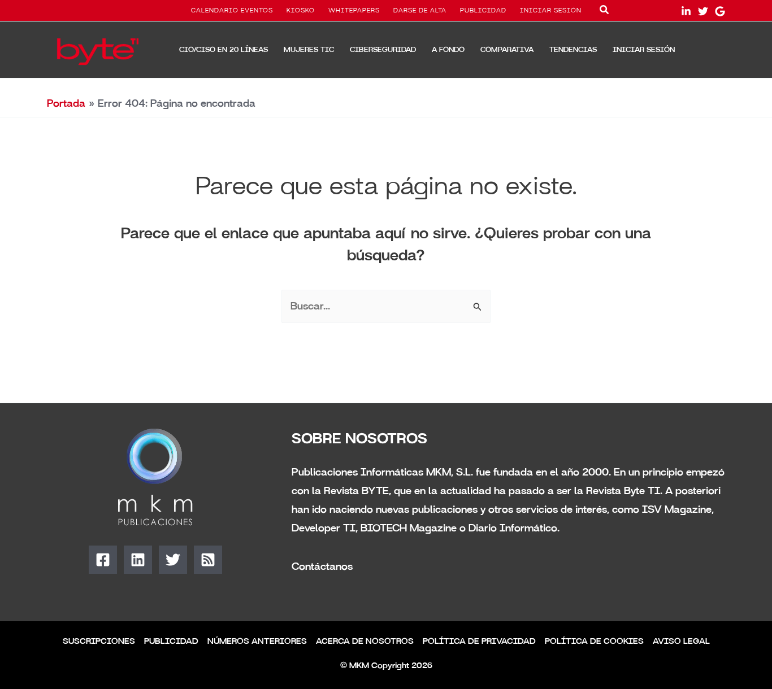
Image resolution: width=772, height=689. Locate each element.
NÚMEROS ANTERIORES (257, 641)
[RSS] (208, 560)
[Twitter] (703, 11)
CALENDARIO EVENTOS (232, 10)
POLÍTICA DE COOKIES (594, 641)
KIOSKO (301, 10)
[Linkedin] (138, 560)
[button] (605, 12)
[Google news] (720, 11)
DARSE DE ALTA (419, 10)
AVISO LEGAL (681, 641)
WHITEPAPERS (354, 10)
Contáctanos (322, 566)
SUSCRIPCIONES (99, 641)
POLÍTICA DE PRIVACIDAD (479, 641)
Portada (66, 103)
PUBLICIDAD (483, 10)
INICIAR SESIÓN (551, 10)
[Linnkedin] (686, 11)
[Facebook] (103, 560)
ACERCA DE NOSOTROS (365, 641)
